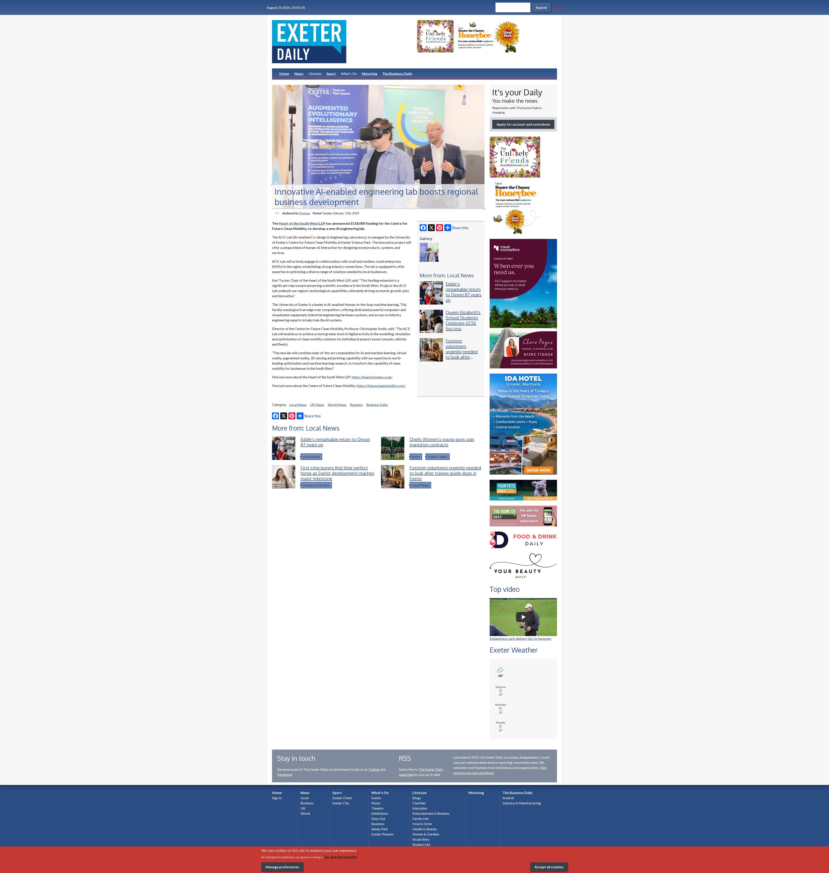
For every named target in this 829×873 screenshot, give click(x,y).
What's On (349, 73)
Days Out (378, 818)
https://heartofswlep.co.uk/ (372, 377)
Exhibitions (379, 813)
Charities (419, 803)
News (298, 73)
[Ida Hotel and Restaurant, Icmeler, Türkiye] (523, 424)
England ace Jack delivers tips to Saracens (520, 638)
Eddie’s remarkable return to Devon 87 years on (463, 292)
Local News (298, 405)
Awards (508, 798)
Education (419, 808)
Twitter (374, 769)
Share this (460, 227)
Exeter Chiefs (438, 457)
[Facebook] (423, 227)
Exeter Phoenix (382, 834)
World (305, 813)
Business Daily (377, 405)
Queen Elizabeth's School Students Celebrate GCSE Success (463, 320)
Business (356, 405)
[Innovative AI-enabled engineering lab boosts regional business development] (429, 252)
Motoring (369, 73)
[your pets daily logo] (523, 490)
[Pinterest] (439, 227)
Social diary (420, 839)
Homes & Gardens (316, 485)
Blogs (416, 798)
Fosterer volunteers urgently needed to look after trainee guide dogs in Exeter (462, 354)
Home (284, 73)
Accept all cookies (549, 867)
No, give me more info (340, 856)
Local (305, 798)
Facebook (284, 774)
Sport (331, 73)
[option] (487, 36)
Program (304, 213)
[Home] (342, 41)
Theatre (377, 808)
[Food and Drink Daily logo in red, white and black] (523, 540)
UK (303, 808)
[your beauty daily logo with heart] (523, 566)
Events (376, 798)
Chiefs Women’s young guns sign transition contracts (442, 441)
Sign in (277, 798)
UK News (317, 405)
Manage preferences (282, 867)
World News (337, 405)
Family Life (420, 818)
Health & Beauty (424, 829)
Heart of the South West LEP (302, 223)
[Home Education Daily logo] (523, 516)
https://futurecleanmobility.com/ (381, 386)
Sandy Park (379, 829)
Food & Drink (422, 824)
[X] (431, 227)
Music (376, 803)
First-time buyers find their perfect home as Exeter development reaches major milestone (337, 473)
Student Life (421, 844)
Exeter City (340, 803)
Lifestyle (315, 73)
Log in (558, 7)
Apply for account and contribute (523, 124)
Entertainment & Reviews (430, 813)
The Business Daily (397, 73)
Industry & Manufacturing (522, 803)
